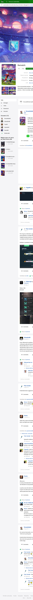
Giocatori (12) (5, 115)
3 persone (27, 331)
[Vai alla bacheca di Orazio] (21, 416)
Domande (20, 595)
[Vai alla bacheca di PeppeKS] (21, 188)
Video (5, 105)
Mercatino (26, 595)
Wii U (24, 598)
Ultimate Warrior (28, 362)
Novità (14, 595)
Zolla (27, 275)
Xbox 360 (29, 598)
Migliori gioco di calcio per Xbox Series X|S (7, 138)
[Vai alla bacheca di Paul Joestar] (21, 229)
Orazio (26, 415)
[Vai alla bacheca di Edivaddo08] (21, 338)
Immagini (6, 102)
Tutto (2, 100)
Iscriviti (31, 5)
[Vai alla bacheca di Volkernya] (21, 282)
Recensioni (6, 108)
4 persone (27, 208)
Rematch (21, 65)
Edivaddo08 (27, 337)
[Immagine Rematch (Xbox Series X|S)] (5, 89)
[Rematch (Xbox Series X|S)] (9, 74)
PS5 (23, 68)
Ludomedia (9, 595)
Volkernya (28, 281)
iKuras (25, 211)
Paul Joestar (29, 229)
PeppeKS (28, 187)
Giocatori (6, 111)
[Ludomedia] (2, 1)
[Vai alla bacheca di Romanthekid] (21, 112)
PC (19, 68)
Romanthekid (29, 111)
